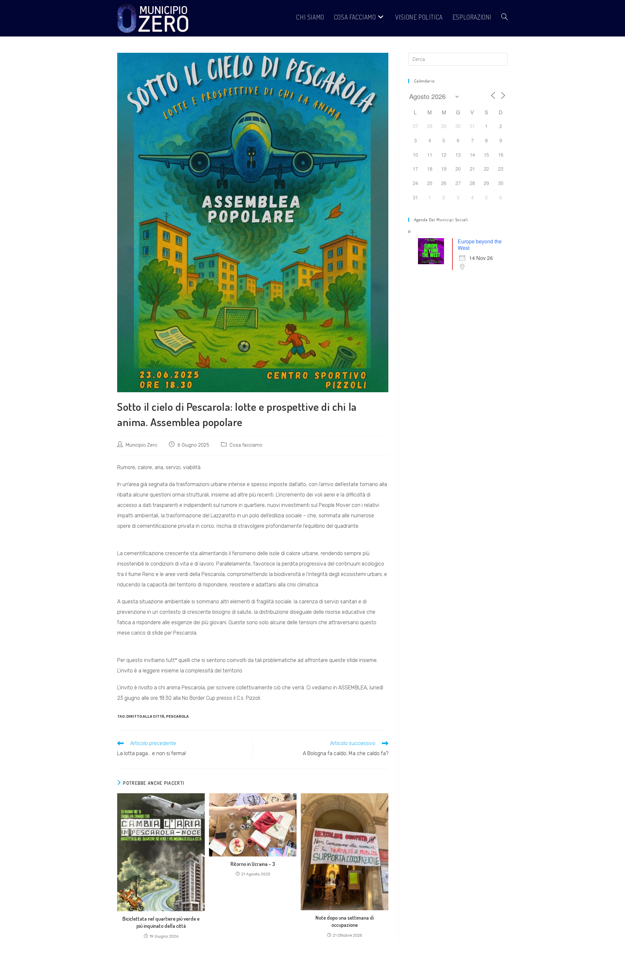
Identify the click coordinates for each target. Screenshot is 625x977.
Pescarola (177, 716)
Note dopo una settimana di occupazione (344, 921)
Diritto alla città (145, 716)
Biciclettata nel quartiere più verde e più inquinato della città (161, 922)
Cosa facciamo (245, 445)
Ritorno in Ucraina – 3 (252, 864)
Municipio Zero (141, 445)
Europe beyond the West (480, 244)
